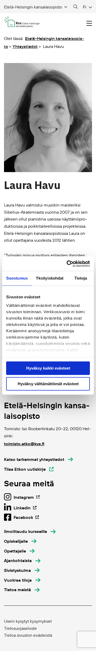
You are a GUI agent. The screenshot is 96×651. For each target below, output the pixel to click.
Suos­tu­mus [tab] (17, 278)
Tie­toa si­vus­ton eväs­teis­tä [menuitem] (28, 635)
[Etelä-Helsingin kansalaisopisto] (22, 22)
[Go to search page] (75, 7)
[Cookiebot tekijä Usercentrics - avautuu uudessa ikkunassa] (68, 263)
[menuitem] (30, 531)
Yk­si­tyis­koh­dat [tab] (49, 278)
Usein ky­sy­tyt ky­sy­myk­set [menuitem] (28, 621)
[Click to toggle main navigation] (89, 23)
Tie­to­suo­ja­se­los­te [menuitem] (20, 628)
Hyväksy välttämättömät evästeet (48, 383)
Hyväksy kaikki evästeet (48, 368)
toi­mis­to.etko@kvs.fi (24, 443)
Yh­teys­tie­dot (25, 46)
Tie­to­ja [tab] (80, 278)
